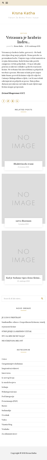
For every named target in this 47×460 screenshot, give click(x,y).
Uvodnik (5, 415)
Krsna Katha (23, 13)
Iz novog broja (8, 378)
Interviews (6, 373)
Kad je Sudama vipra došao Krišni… (23, 278)
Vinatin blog (7, 425)
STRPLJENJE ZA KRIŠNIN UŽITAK (16, 331)
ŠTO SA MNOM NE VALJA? (13, 336)
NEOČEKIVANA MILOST (12, 341)
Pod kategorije (8, 396)
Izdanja (5, 387)
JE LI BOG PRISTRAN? (11, 318)
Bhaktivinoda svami (23, 164)
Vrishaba (5, 429)
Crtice (23, 33)
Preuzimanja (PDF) (10, 401)
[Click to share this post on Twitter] (8, 101)
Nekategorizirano (9, 392)
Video (4, 420)
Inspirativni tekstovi (10, 368)
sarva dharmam (23, 221)
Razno (4, 406)
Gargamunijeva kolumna (12, 364)
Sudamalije (6, 411)
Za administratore (9, 434)
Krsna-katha (18, 46)
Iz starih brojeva (9, 382)
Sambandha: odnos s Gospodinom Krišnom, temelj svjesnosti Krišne (23, 324)
